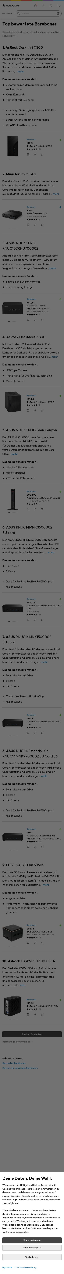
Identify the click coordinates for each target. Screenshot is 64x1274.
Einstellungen (32, 1257)
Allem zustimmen (32, 1240)
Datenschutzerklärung (26, 1268)
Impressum (7, 1268)
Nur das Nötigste (32, 1247)
